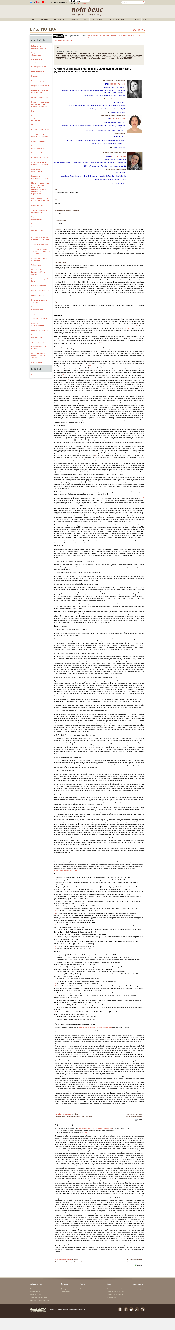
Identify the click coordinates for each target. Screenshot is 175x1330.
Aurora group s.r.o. (139, 1289)
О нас (32, 19)
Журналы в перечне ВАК (115, 1292)
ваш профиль (139, 30)
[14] (143, 497)
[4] (142, 442)
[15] (98, 502)
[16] (100, 342)
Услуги (136, 19)
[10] (137, 325)
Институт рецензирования (89, 1289)
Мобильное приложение (115, 1294)
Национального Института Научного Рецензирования (95, 1027)
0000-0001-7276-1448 (117, 84)
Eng (39, 2)
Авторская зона (66, 1292)
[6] (68, 379)
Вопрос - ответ (112, 1297)
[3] (71, 370)
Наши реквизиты (35, 1292)
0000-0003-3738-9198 (117, 119)
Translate (85, 3)
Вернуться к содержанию (62, 40)
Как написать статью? (114, 1289)
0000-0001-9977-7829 (118, 156)
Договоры (97, 19)
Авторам (74, 19)
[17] (96, 455)
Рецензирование (117, 19)
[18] (131, 450)
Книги (85, 19)
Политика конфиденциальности (40, 1300)
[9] (90, 365)
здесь (86, 1032)
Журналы (44, 19)
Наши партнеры (35, 1294)
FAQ (144, 19)
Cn (46, 2)
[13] (63, 374)
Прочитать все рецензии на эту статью (66, 870)
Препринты (59, 19)
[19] (128, 328)
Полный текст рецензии (63, 1114)
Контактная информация (38, 1297)
